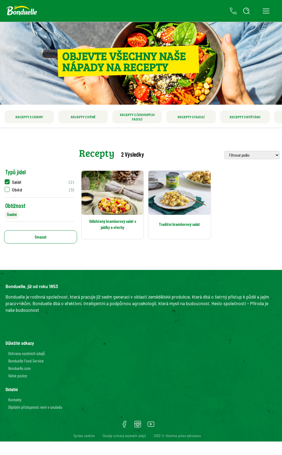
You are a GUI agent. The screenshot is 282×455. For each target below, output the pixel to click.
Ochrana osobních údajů (26, 353)
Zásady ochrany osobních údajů (124, 435)
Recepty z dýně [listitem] (83, 117)
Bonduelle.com (19, 368)
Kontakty (14, 399)
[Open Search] (246, 11)
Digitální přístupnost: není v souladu (35, 407)
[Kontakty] (233, 11)
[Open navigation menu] (266, 11)
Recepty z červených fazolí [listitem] (137, 116)
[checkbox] (39, 182)
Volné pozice (17, 375)
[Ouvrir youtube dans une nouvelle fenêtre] (151, 426)
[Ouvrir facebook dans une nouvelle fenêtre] (124, 426)
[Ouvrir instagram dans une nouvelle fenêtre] (137, 426)
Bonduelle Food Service (26, 360)
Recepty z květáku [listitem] (245, 117)
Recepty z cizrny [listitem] (29, 117)
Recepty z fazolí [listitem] (191, 117)
